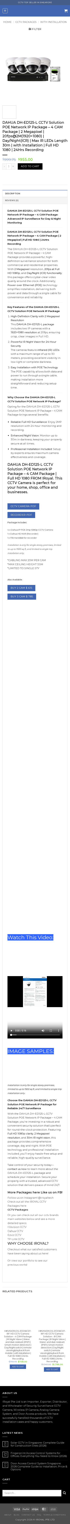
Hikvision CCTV (17, 1227)
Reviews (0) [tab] (12, 200)
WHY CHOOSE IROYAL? (28, 1243)
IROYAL (34, 1201)
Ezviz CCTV (14, 1235)
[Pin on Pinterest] (22, 175)
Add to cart (30, 166)
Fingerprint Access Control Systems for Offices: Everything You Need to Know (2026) (39, 1455)
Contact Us (28, 1515)
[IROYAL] (36, 10)
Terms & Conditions (54, 1515)
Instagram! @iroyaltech (39, 1197)
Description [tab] (12, 193)
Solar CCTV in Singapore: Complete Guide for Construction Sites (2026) (37, 1444)
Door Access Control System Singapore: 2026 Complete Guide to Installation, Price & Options (39, 1466)
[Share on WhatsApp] (5, 175)
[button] (5, 10)
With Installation (53, 22)
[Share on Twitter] (16, 175)
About (8, 1515)
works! (23, 1264)
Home (7, 22)
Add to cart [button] (18, 1367)
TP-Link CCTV (15, 1239)
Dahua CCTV (15, 1231)
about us (35, 1253)
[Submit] (64, 1493)
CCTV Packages (26, 22)
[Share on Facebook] (11, 175)
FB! (59, 1192)
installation (9, 1421)
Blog (17, 1515)
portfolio (28, 1260)
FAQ (39, 1515)
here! (44, 1253)
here (36, 1192)
